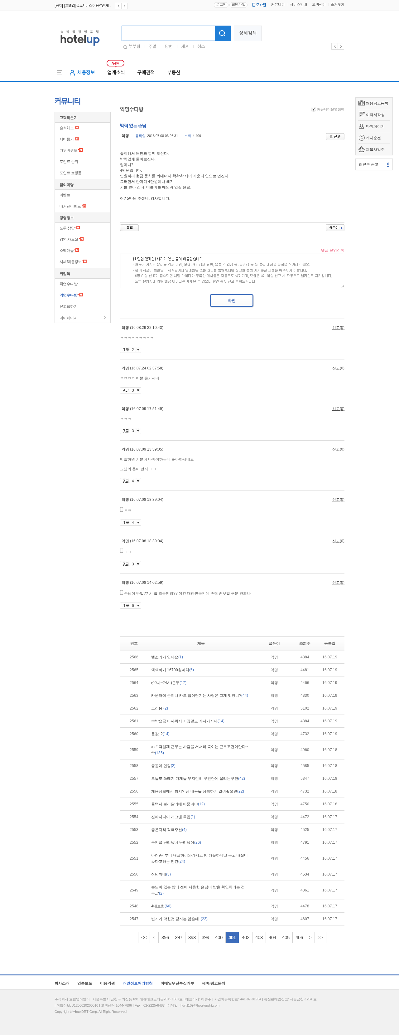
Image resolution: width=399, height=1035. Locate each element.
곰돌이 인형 (163, 766)
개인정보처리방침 (138, 983)
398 (192, 937)
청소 (201, 46)
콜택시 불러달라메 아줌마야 (178, 804)
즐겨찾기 (337, 5)
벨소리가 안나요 (167, 657)
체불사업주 (375, 149)
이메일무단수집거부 (177, 983)
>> (320, 937)
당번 (168, 46)
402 (245, 937)
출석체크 (67, 128)
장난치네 (161, 874)
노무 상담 (67, 228)
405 (286, 937)
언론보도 (84, 983)
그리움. (159, 708)
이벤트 (65, 195)
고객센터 (319, 5)
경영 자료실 (69, 239)
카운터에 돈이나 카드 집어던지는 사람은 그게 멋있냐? (199, 695)
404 (272, 937)
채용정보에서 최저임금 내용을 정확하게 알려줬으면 (197, 791)
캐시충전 (373, 138)
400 (219, 937)
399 (205, 937)
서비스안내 (298, 5)
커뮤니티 (278, 5)
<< (144, 937)
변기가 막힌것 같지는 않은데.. (179, 919)
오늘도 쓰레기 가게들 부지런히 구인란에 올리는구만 (198, 778)
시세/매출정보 (71, 262)
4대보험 (161, 906)
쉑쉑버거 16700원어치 (172, 670)
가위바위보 (68, 150)
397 (178, 937)
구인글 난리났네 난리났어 (176, 842)
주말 (152, 46)
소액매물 (67, 250)
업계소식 (116, 73)
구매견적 (146, 73)
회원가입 (238, 5)
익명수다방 (68, 295)
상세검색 (248, 33)
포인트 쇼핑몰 (71, 173)
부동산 (173, 73)
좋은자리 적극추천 (169, 830)
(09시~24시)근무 (168, 683)
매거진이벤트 (70, 206)
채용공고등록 (377, 103)
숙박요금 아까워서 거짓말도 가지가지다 (187, 721)
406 (299, 937)
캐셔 (185, 46)
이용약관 (107, 983)
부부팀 (134, 46)
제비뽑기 (67, 139)
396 (165, 937)
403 (259, 937)
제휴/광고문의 (213, 983)
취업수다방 (68, 284)
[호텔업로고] (80, 47)
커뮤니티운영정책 (330, 109)
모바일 (261, 5)
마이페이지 (375, 126)
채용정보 (86, 73)
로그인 (221, 5)
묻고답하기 (68, 306)
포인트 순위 (69, 161)
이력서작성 (375, 115)
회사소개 (62, 983)
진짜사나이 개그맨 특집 (173, 817)
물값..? (160, 734)
